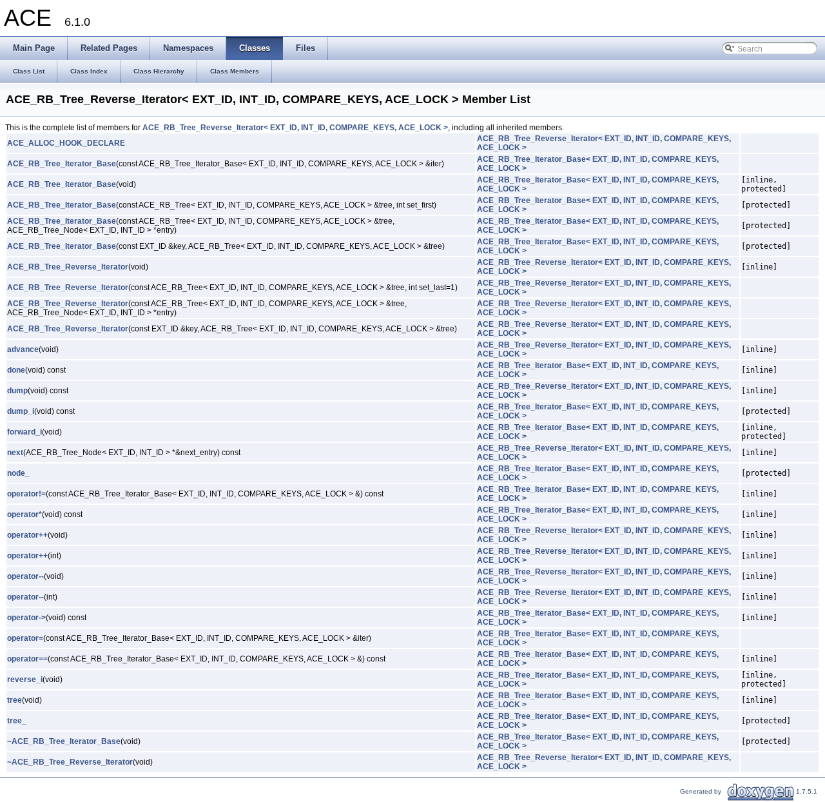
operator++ (27, 535)
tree (14, 700)
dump (17, 390)
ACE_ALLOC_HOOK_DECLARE (66, 143)
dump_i (20, 411)
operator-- (25, 576)
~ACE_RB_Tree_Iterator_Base (64, 741)
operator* (24, 514)
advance (23, 349)
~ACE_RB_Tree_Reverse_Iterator (70, 762)
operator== (27, 658)
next (15, 452)
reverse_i (25, 679)
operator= (25, 638)
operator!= (26, 493)
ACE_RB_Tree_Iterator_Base (61, 163)
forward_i (24, 431)
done (16, 370)
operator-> (26, 617)
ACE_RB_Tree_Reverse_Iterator (67, 266)
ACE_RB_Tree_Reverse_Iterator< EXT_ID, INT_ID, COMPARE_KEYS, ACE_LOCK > (295, 127)
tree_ (16, 720)
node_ (18, 473)
